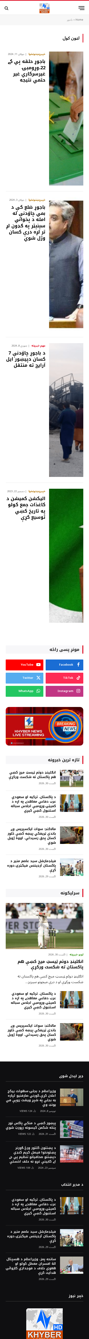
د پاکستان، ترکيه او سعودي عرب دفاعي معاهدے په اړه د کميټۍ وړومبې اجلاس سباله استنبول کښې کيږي (33, 804)
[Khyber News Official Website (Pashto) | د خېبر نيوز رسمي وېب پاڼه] (44, 8)
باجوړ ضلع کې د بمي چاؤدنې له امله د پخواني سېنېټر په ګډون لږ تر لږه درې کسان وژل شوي (25, 222)
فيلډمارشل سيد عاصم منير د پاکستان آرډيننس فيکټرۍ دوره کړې (31, 865)
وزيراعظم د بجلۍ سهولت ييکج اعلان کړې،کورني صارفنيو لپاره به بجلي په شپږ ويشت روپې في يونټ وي (31, 1098)
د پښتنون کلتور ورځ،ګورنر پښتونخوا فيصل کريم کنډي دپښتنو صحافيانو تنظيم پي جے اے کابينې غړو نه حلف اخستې (32, 1155)
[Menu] (81, 8)
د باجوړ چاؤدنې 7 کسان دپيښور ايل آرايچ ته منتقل (25, 359)
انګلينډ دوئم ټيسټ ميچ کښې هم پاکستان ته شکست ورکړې (32, 774)
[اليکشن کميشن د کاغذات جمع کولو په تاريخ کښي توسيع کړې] (66, 556)
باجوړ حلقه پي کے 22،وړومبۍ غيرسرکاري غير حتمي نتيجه (26, 70)
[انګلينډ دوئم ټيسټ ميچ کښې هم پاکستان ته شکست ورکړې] (71, 778)
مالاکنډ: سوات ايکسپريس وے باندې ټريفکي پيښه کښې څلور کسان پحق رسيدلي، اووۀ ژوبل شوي (32, 836)
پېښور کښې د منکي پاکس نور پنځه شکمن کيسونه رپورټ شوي (31, 1125)
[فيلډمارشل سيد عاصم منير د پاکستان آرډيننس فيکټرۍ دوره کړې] (71, 867)
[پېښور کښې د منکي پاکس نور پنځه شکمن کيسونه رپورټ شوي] (71, 1129)
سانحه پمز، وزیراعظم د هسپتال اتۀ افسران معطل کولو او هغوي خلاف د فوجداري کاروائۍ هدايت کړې (31, 1266)
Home (79, 20)
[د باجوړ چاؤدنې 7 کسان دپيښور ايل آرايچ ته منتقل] (66, 410)
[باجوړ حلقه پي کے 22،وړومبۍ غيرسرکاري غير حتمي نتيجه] (66, 119)
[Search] (7, 8)
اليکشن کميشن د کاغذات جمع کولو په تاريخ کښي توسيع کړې (25, 507)
